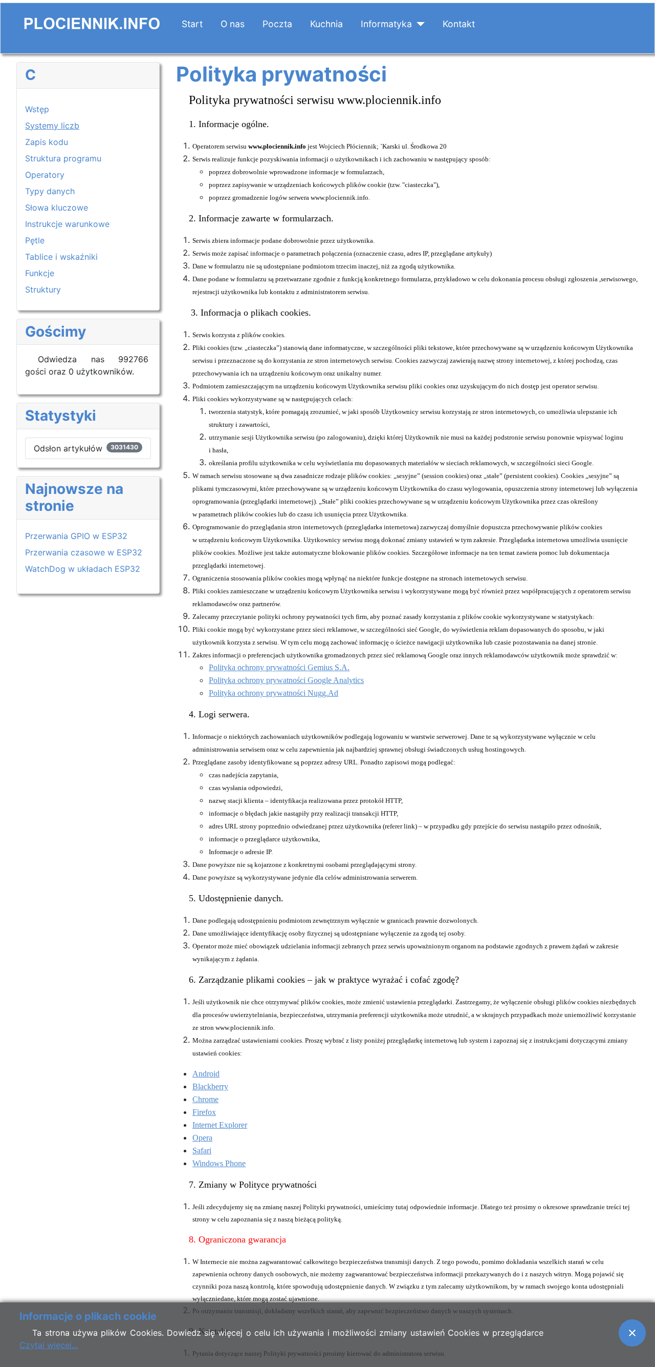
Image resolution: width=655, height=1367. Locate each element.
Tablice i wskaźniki (61, 257)
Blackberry (210, 1086)
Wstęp (37, 109)
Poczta (277, 23)
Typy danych (50, 191)
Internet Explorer (219, 1125)
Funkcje (39, 273)
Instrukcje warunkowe (67, 224)
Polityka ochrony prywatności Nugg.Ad (273, 693)
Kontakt (459, 23)
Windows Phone (219, 1163)
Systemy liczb (52, 125)
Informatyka (386, 23)
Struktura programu (63, 158)
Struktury (43, 289)
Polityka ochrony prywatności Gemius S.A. (279, 667)
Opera (202, 1137)
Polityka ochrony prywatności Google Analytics (286, 680)
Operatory (44, 175)
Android (206, 1073)
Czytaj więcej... (48, 1345)
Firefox (204, 1112)
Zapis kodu (46, 142)
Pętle (35, 240)
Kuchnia (326, 23)
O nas (233, 23)
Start (192, 23)
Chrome (205, 1099)
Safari (201, 1150)
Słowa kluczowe (56, 207)
